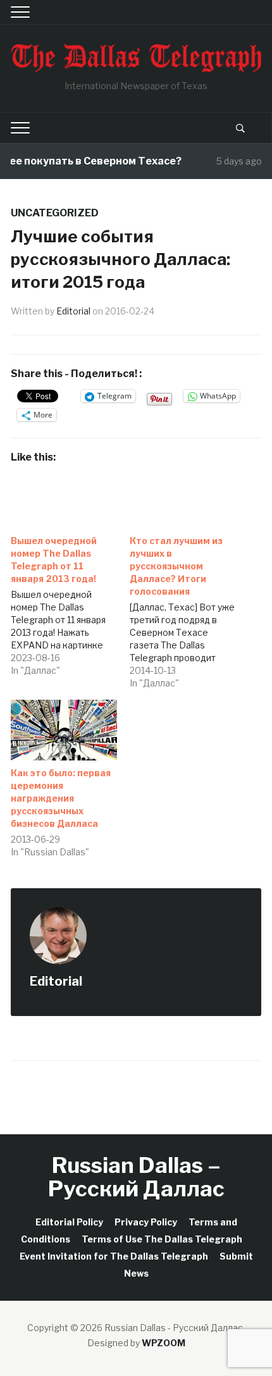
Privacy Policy (145, 1222)
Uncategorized (55, 213)
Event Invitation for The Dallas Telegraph (114, 1256)
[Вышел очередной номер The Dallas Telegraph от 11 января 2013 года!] (70, 602)
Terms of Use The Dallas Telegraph (162, 1239)
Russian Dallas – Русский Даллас (136, 1176)
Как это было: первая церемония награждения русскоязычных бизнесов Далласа (61, 798)
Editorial (73, 311)
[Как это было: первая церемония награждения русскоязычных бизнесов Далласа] (64, 730)
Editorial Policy (69, 1222)
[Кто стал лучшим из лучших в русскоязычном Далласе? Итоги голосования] (189, 609)
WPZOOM (163, 1342)
